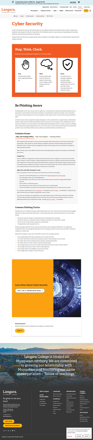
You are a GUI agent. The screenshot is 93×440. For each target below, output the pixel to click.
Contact (22, 16)
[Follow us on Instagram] (14, 430)
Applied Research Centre (85, 417)
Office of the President (57, 394)
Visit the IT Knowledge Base (30, 291)
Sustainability (42, 401)
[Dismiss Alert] (79, 2)
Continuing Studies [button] (64, 7)
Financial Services (69, 404)
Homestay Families (83, 419)
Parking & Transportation (85, 401)
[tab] (24, 137)
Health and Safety (40, 16)
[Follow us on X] (10, 430)
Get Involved (84, 412)
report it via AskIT (51, 199)
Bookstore (82, 395)
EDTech (54, 413)
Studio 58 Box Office (84, 421)
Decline (79, 436)
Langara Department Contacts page (56, 175)
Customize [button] (69, 436)
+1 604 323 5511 (7, 414)
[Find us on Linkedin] (8, 430)
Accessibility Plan (43, 403)
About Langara (44, 391)
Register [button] (61, 10)
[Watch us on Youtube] (12, 430)
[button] (54, 7)
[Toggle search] (90, 10)
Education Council (69, 402)
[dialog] (79, 433)
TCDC (54, 411)
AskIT (57, 190)
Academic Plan (56, 401)
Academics (56, 399)
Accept (87, 436)
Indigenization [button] (45, 7)
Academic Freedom (57, 409)
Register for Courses (12, 425)
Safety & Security (30, 16)
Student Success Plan (57, 403)
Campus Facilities (82, 392)
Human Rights (42, 405)
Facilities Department (84, 399)
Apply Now (8, 421)
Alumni (81, 415)
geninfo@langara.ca (7, 416)
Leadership (56, 391)
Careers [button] (75, 7)
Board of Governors (57, 396)
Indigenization (42, 399)
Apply (86, 10)
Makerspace (82, 397)
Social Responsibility (44, 395)
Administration (71, 391)
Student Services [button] (69, 10)
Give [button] (71, 7)
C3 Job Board (38, 190)
